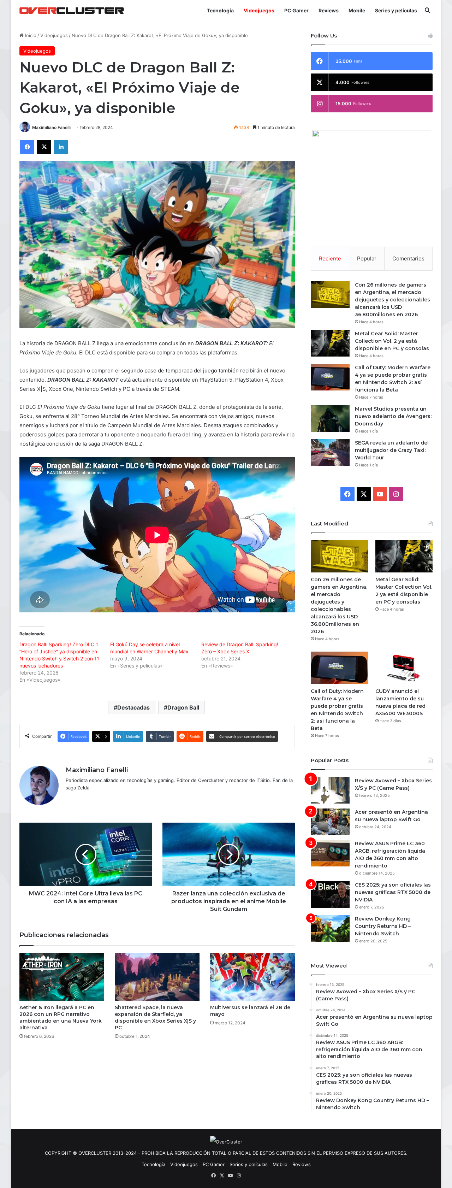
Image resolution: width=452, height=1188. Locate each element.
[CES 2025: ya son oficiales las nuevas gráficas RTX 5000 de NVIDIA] (330, 894)
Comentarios (408, 258)
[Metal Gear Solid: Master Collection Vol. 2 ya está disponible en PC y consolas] (330, 343)
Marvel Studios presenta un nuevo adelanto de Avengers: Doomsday (393, 416)
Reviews (329, 10)
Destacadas (133, 707)
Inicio (30, 35)
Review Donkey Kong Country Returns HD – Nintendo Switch (383, 926)
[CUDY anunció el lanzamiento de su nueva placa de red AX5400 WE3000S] (404, 668)
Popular (366, 258)
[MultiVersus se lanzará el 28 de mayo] (252, 977)
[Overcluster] (71, 10)
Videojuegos (259, 10)
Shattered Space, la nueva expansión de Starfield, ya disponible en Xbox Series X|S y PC (155, 1017)
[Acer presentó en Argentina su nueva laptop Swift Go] (330, 821)
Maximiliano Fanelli (51, 127)
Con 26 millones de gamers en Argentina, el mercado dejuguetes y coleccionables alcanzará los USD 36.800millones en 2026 (392, 300)
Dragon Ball (183, 707)
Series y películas (396, 10)
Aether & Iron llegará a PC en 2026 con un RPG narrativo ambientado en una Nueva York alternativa (60, 1017)
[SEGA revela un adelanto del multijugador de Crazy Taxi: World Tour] (330, 452)
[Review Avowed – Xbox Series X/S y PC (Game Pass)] (330, 790)
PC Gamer (296, 10)
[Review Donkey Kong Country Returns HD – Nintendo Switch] (330, 928)
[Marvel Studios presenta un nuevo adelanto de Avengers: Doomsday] (330, 418)
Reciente (330, 258)
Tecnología (220, 10)
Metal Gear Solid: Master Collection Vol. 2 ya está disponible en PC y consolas (392, 341)
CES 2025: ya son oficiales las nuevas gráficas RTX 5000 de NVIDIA (393, 892)
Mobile (357, 10)
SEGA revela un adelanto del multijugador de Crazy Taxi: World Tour (392, 450)
